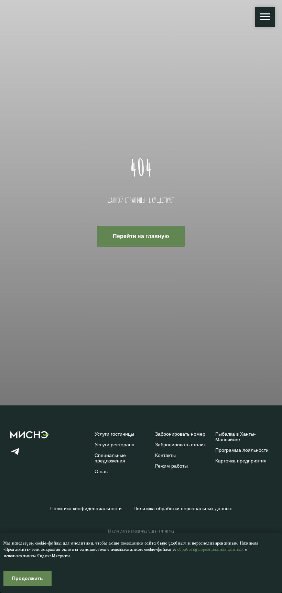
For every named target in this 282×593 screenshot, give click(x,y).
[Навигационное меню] (265, 16)
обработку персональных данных (210, 549)
